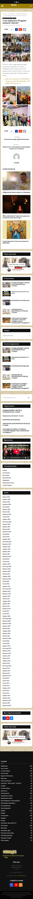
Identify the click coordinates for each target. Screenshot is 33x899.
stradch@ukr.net (21, 875)
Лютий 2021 (6, 611)
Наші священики (5, 808)
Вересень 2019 (7, 653)
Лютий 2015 (6, 678)
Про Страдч (6, 475)
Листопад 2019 (7, 648)
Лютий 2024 (6, 534)
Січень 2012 (6, 693)
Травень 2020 (6, 633)
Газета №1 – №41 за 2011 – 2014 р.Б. (11, 783)
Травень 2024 (6, 526)
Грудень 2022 (6, 564)
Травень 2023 (6, 551)
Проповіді (4, 828)
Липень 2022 (6, 574)
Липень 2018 (6, 663)
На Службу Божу (5, 805)
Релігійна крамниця (6, 835)
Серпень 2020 (6, 626)
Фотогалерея (5, 840)
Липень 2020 (6, 628)
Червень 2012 (6, 688)
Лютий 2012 (6, 690)
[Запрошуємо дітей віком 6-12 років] (7, 293)
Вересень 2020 (7, 623)
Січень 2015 (6, 680)
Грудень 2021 (6, 586)
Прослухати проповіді (7, 833)
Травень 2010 (6, 698)
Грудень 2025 (6, 509)
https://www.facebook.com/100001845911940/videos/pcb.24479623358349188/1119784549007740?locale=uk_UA (18, 81)
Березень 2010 (7, 700)
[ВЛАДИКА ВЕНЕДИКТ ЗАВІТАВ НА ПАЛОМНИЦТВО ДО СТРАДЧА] (7, 284)
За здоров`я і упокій (6, 795)
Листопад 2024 (7, 522)
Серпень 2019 (6, 656)
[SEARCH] (28, 397)
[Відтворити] (5, 458)
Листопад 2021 (7, 589)
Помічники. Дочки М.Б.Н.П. (9, 823)
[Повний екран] (28, 458)
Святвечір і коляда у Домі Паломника (16, 139)
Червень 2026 (6, 499)
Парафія (3, 818)
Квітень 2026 (6, 502)
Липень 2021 (6, 598)
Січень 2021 (6, 613)
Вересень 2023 (7, 544)
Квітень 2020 (6, 636)
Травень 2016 (6, 670)
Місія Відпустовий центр (8, 803)
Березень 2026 (7, 504)
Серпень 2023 (6, 546)
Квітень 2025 (6, 512)
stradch (6, 25)
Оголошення (6, 473)
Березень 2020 (7, 638)
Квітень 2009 (6, 703)
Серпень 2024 (6, 524)
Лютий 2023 (6, 559)
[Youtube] (16, 885)
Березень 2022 (7, 579)
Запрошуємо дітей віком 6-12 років (13, 416)
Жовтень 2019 (7, 651)
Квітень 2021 (6, 606)
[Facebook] (11, 885)
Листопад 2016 (7, 665)
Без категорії (4, 773)
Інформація (6, 480)
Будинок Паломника (7, 18)
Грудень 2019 (6, 646)
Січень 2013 (6, 685)
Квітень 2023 (6, 554)
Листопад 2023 (7, 541)
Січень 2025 (6, 516)
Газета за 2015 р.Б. (6, 781)
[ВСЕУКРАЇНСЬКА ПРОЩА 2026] (7, 302)
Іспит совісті (4, 768)
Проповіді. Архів (5, 830)
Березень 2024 (7, 531)
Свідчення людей (6, 838)
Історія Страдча (7, 485)
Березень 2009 (7, 705)
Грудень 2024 (6, 519)
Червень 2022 (6, 576)
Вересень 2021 (7, 593)
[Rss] (21, 885)
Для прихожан (7, 477)
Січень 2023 (6, 561)
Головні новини (5, 788)
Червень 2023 (6, 549)
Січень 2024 (6, 536)
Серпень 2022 (6, 571)
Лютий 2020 (6, 641)
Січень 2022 (6, 584)
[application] (16, 451)
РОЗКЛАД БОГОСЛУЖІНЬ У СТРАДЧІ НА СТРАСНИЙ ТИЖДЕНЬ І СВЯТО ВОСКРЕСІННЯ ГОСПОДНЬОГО (20, 321)
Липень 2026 (6, 497)
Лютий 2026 (6, 507)
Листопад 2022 (7, 566)
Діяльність (4, 791)
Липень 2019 (6, 658)
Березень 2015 (7, 675)
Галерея (3, 785)
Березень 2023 (7, 556)
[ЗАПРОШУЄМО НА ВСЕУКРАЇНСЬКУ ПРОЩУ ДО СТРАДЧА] (7, 311)
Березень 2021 (7, 608)
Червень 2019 (6, 660)
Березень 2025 (7, 514)
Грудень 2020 (6, 616)
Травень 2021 (6, 603)
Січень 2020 (6, 643)
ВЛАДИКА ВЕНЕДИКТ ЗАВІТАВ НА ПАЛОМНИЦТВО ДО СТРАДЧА (20, 284)
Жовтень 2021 (7, 591)
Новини (14, 18)
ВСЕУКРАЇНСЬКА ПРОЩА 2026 (20, 300)
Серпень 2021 (6, 596)
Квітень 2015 (6, 673)
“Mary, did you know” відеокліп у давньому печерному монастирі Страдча (16, 216)
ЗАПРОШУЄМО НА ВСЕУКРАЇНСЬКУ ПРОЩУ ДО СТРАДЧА (19, 311)
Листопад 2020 (7, 618)
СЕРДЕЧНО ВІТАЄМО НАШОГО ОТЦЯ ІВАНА (16, 192)
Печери (3, 820)
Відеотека (4, 778)
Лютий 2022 (6, 581)
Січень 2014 (6, 683)
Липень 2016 (6, 668)
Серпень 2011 (6, 695)
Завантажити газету (8, 482)
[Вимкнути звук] (25, 458)
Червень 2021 (6, 601)
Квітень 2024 (6, 529)
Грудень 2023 (6, 539)
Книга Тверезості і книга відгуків (10, 800)
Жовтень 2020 (7, 621)
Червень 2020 (6, 631)
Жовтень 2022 (7, 569)
